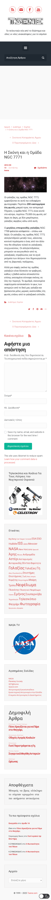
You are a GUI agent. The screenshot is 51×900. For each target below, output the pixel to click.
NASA (13, 549)
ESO (39, 538)
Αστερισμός (25, 559)
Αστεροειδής (15, 563)
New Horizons (25, 549)
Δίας (10, 573)
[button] (44, 896)
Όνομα (8, 395)
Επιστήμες (29, 572)
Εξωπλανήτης (17, 573)
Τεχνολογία (13, 599)
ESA (34, 538)
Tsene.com (32, 893)
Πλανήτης (14, 589)
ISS (20, 543)
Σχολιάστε (42, 168)
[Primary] (25, 48)
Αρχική (7, 127)
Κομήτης (13, 580)
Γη (38, 568)
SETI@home (14, 684)
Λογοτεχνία (23, 580)
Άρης (13, 554)
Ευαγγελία (13, 823)
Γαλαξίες (30, 568)
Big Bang (12, 539)
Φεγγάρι (14, 604)
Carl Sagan (20, 539)
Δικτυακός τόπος (13, 420)
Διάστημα (17, 127)
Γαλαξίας (17, 568)
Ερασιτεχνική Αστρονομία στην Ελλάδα (25, 692)
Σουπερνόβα (34, 594)
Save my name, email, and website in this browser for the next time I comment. (26, 435)
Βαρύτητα (36, 563)
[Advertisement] (25, 92)
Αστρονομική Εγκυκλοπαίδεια (21, 690)
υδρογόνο (20, 608)
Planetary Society (16, 681)
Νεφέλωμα (26, 584)
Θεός (28, 577)
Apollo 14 (25, 823)
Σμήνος (19, 594)
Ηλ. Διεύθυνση (12, 407)
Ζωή (24, 576)
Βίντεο (26, 563)
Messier (32, 543)
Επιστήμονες (15, 576)
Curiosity (28, 539)
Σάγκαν (11, 595)
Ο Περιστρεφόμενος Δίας (24, 143)
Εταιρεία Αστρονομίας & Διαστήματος (25, 695)
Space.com (13, 687)
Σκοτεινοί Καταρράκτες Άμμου (26, 137)
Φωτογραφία (30, 604)
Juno (25, 544)
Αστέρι (14, 559)
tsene (6, 170)
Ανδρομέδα (29, 554)
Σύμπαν (27, 127)
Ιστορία (33, 577)
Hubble (13, 543)
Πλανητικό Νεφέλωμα (30, 590)
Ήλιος (19, 555)
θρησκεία (12, 608)
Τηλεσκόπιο (27, 599)
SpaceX (35, 550)
